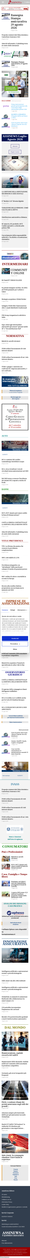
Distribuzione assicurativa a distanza (14, 217)
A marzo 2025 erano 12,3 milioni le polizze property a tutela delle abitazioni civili (19, 894)
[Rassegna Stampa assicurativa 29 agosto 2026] (6, 16)
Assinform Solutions (7, 1216)
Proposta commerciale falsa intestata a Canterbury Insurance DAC (15, 36)
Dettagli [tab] (12, 610)
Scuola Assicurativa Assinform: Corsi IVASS (13, 1226)
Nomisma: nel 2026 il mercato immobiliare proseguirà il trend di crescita (18, 883)
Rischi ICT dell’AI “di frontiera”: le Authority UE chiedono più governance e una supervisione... (13, 1126)
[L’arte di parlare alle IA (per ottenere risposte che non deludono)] (6, 125)
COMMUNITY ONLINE (19, 271)
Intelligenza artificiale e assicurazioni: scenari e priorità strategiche (15, 972)
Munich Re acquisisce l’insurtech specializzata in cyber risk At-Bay (13, 664)
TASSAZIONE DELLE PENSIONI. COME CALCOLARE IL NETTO (15, 209)
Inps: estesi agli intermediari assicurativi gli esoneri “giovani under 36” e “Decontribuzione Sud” (15, 327)
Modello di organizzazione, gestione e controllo (14, 1207)
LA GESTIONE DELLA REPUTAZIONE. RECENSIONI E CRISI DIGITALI (15, 193)
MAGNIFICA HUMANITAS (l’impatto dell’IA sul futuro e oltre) (19, 115)
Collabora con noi (6, 1199)
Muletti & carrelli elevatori (11, 341)
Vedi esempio (6, 775)
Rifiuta (15, 649)
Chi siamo (4, 1194)
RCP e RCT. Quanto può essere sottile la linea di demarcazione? (14, 514)
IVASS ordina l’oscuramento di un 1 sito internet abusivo (15, 358)
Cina (15, 1178)
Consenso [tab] (5, 610)
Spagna (16, 1171)
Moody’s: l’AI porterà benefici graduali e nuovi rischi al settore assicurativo (15, 1018)
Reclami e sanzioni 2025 (12, 184)
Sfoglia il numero (15, 152)
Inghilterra (16, 1174)
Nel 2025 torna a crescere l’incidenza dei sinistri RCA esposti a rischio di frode (14, 480)
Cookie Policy (5, 1204)
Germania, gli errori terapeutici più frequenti (14, 1074)
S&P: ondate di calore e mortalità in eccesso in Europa (14, 577)
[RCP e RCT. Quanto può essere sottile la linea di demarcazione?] (6, 866)
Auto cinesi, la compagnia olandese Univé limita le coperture (13, 1157)
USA (15, 1176)
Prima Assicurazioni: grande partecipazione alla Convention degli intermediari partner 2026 (19, 106)
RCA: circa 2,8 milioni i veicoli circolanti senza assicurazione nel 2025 (15, 470)
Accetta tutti (15, 638)
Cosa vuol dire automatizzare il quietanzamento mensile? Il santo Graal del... (19, 751)
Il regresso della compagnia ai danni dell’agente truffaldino (14, 690)
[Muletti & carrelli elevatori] (6, 859)
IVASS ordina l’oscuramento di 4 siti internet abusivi (14, 349)
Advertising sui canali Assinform (10, 1224)
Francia (16, 1169)
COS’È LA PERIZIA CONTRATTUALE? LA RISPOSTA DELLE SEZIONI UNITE (14, 523)
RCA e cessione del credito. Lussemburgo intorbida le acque (13, 460)
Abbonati (15, 146)
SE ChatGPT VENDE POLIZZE (12, 280)
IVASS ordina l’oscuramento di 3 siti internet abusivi (14, 808)
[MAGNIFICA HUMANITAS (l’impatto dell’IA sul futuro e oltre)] (6, 116)
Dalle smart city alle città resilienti (13, 981)
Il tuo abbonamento (7, 1243)
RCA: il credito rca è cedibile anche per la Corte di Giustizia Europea (14, 699)
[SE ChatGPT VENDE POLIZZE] (15, 955)
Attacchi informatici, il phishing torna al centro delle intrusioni (15, 44)
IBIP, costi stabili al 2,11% (10, 557)
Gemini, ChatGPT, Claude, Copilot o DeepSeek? (19, 742)
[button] (3, 2)
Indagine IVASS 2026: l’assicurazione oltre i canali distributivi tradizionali (14, 307)
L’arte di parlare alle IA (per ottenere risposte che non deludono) (19, 124)
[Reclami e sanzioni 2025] (15, 180)
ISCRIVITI (5, 454)
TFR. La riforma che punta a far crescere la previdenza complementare (12, 548)
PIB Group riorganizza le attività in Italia (14, 316)
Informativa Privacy (7, 1202)
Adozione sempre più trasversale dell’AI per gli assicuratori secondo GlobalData (14, 1115)
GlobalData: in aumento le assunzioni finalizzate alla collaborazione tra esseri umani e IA (14, 999)
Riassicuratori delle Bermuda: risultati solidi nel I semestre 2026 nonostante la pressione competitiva (15, 653)
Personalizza (14, 644)
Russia (16, 1179)
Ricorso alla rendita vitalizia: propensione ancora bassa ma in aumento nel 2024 (13, 588)
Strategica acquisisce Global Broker (14, 299)
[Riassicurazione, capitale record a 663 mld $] (15, 1041)
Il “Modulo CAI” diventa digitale (13, 201)
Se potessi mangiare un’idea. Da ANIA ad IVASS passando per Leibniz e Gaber (14, 290)
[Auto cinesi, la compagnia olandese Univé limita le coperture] (15, 1143)
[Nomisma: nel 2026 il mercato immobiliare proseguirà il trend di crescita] (6, 883)
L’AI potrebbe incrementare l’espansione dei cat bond (11, 1008)
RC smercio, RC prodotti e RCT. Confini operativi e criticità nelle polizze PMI (13, 226)
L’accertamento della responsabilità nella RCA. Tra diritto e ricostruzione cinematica (14, 237)
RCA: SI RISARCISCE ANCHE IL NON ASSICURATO (14, 708)
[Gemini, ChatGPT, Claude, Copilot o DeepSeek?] (6, 743)
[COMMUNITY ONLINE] (6, 271)
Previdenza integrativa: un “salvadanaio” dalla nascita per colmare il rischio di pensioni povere (14, 567)
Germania (15, 1172)
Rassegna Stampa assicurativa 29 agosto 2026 (19, 21)
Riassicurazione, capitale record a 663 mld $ (12, 1054)
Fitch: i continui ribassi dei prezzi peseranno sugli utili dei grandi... (15, 1104)
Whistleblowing (6, 1197)
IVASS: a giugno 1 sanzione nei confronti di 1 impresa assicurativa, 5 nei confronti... (14, 369)
